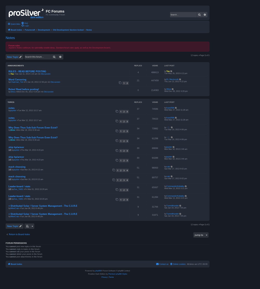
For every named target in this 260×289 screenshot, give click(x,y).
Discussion (45, 74)
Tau (12, 74)
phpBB (98, 271)
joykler (13, 110)
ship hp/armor (16, 147)
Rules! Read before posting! (23, 89)
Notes (10, 38)
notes (11, 108)
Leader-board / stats (19, 186)
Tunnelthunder (172, 206)
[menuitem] (24, 23)
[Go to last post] (171, 71)
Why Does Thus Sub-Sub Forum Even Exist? (33, 127)
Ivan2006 (170, 108)
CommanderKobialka (175, 186)
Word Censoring (17, 79)
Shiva (13, 92)
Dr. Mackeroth (172, 79)
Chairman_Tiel (17, 82)
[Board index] (26, 13)
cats (168, 167)
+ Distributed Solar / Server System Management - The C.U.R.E (42, 206)
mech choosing (16, 167)
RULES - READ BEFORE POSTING (27, 71)
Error (13, 130)
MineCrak (15, 208)
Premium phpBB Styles (117, 274)
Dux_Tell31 (18, 189)
